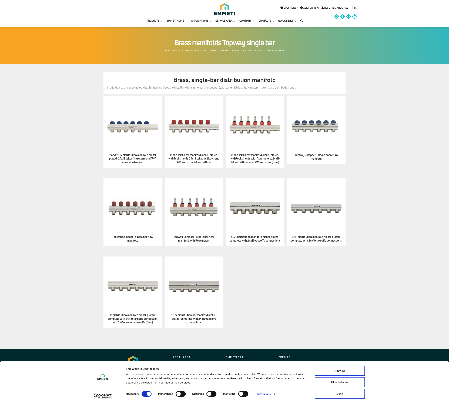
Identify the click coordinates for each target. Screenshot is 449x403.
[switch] (181, 394)
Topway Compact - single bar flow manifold (132, 238)
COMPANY (245, 20)
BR (355, 7)
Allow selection (339, 382)
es (346, 7)
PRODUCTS (152, 20)
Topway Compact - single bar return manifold (316, 157)
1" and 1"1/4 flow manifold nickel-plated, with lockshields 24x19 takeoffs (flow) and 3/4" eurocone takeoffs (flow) (193, 158)
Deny (340, 393)
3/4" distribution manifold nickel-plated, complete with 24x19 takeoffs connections (255, 238)
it (351, 7)
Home (167, 50)
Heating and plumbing (196, 50)
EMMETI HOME (175, 20)
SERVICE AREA (223, 20)
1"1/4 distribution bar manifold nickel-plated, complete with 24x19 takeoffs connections (194, 318)
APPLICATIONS (199, 20)
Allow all (339, 370)
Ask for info (311, 7)
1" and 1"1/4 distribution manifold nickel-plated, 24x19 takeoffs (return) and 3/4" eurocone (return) (133, 158)
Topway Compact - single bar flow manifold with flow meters (193, 238)
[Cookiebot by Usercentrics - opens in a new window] (102, 396)
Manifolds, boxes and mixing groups (228, 50)
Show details (263, 393)
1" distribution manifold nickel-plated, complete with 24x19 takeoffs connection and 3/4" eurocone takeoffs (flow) (133, 318)
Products (178, 50)
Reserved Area (333, 7)
